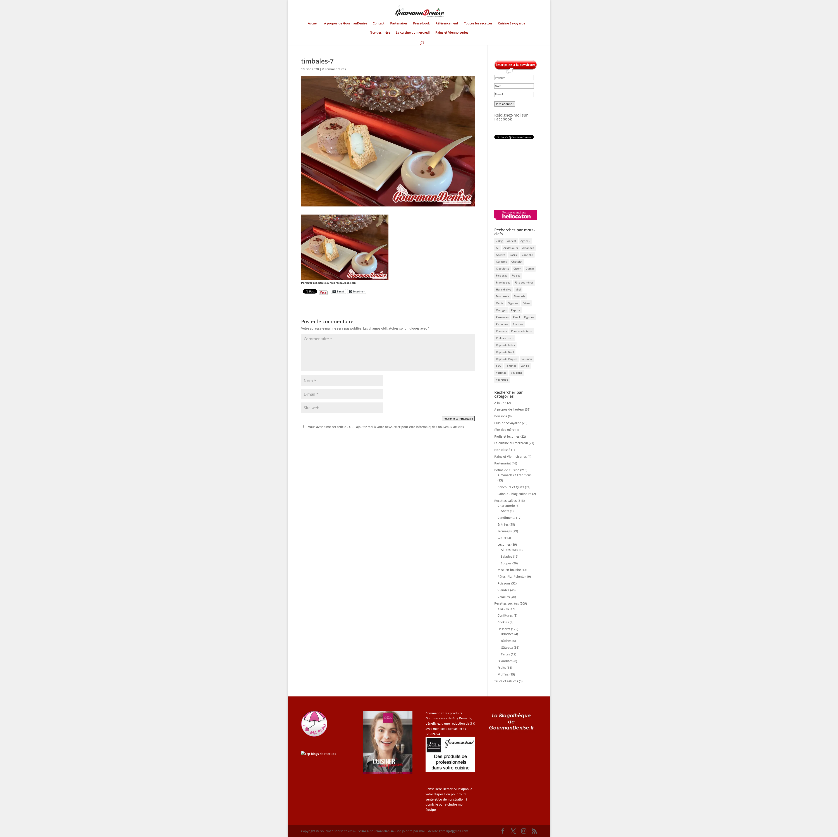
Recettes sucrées (506, 603)
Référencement (447, 23)
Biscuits (503, 609)
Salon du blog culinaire (514, 494)
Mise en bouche (509, 570)
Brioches (507, 634)
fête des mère (380, 32)
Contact (379, 23)
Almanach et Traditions (515, 475)
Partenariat (502, 463)
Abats (505, 511)
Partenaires (398, 23)
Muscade (519, 296)
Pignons (529, 317)
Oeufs (499, 303)
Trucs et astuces (506, 681)
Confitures (505, 615)
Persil (516, 317)
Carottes (501, 261)
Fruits (502, 667)
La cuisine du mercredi (413, 32)
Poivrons (517, 324)
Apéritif (500, 255)
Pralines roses (504, 338)
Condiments (506, 518)
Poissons (504, 583)
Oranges (501, 310)
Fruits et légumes (507, 436)
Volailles (504, 597)
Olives (526, 303)
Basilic (513, 255)
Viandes (503, 590)
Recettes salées (505, 500)
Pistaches (502, 324)
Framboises (503, 282)
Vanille (525, 366)
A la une (500, 403)
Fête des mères (524, 282)
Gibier (502, 538)
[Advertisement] (521, 174)
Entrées (503, 524)
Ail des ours (510, 248)
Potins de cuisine (506, 470)
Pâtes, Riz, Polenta (511, 576)
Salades (506, 556)
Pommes (501, 331)
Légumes (504, 544)
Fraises (516, 275)
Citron (517, 268)
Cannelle (527, 255)
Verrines (501, 373)
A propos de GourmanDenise (345, 23)
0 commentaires (334, 69)
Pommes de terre (521, 331)
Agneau (525, 241)
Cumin (530, 268)
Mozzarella (503, 296)
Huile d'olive (503, 289)
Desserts (504, 629)
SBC (498, 366)
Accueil (313, 23)
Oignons (513, 303)
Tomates (510, 366)
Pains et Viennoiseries (451, 32)
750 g (499, 241)
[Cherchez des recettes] (318, 754)
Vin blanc (516, 373)
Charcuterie (506, 506)
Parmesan (502, 317)
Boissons (500, 416)
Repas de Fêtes (505, 345)
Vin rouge (502, 380)
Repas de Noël (505, 352)
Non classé (502, 450)
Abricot (511, 241)
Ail (497, 248)
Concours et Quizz (511, 487)
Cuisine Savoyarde (511, 23)
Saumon (527, 359)
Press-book (421, 23)
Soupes (506, 563)
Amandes (528, 248)
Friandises (505, 661)
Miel (518, 289)
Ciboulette (502, 268)
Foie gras (501, 275)
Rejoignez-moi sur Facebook (511, 117)
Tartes (505, 654)
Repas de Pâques (506, 359)
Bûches (506, 641)
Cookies (503, 622)
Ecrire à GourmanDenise (376, 831)
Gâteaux (507, 647)
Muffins (503, 674)
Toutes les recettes (478, 23)
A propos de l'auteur (509, 409)
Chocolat (516, 261)
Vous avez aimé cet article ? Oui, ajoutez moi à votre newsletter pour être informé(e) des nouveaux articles (386, 427)
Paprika (515, 310)
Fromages (505, 531)
